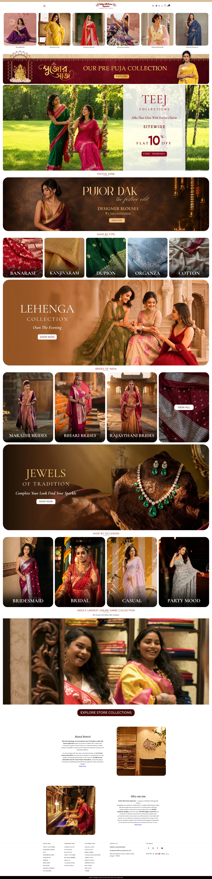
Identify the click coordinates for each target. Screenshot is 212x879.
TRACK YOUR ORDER (49, 847)
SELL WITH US (68, 852)
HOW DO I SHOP (89, 847)
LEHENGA (45, 860)
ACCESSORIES (47, 871)
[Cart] (168, 6)
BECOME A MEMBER (69, 857)
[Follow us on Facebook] (148, 848)
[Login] (162, 6)
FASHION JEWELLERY (49, 868)
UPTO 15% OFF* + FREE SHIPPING (106, 1)
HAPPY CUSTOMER (69, 855)
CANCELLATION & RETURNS (92, 855)
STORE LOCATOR (69, 847)
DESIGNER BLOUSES (48, 855)
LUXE (44, 852)
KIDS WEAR (46, 865)
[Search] (159, 6)
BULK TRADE (88, 865)
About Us (67, 860)
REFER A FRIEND (89, 852)
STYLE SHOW (68, 849)
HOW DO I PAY (89, 849)
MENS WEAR (46, 863)
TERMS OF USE (89, 857)
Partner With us (69, 865)
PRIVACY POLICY (89, 860)
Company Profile (69, 863)
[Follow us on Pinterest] (157, 848)
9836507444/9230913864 (117, 847)
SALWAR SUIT (47, 857)
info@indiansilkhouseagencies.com (120, 850)
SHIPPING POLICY (90, 863)
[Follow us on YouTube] (162, 848)
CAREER (87, 871)
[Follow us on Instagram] (153, 848)
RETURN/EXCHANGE (48, 849)
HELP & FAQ (88, 868)
